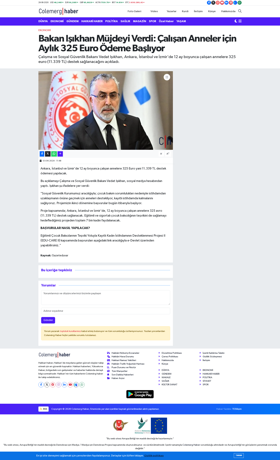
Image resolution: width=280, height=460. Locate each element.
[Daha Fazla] (60, 154)
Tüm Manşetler (120, 371)
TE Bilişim (237, 409)
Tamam (239, 455)
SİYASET (207, 381)
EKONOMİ (57, 21)
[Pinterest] (52, 384)
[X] (47, 384)
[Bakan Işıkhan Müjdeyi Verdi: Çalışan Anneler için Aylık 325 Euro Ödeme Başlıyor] (105, 110)
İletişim (198, 11)
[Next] (76, 384)
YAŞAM (181, 21)
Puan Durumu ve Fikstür (124, 367)
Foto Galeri (134, 11)
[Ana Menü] (240, 21)
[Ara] (240, 11)
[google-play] (140, 394)
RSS (45, 409)
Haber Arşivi (118, 378)
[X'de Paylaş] (48, 154)
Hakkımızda (228, 11)
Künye (212, 11)
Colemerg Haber (191, 445)
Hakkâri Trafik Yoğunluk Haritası (128, 364)
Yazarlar (171, 11)
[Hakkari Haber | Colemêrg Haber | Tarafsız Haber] (58, 11)
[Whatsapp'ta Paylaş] (54, 154)
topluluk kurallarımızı (71, 331)
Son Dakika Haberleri (123, 374)
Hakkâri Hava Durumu (123, 356)
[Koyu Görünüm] (236, 21)
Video (154, 11)
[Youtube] (70, 384)
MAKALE (166, 377)
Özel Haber (166, 21)
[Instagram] (58, 384)
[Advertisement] (24, 76)
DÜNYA (43, 21)
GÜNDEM (72, 21)
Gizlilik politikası (154, 455)
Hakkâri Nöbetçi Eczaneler (125, 353)
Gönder (48, 320)
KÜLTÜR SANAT (169, 384)
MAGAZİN (139, 21)
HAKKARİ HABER (92, 21)
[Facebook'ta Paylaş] (42, 154)
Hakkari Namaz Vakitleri (124, 360)
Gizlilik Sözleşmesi (212, 356)
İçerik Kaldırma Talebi (213, 353)
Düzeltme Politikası (172, 353)
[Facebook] (41, 384)
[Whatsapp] (82, 384)
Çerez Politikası (170, 356)
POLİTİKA (111, 21)
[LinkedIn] (64, 384)
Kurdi (185, 11)
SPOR (152, 21)
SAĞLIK (125, 21)
